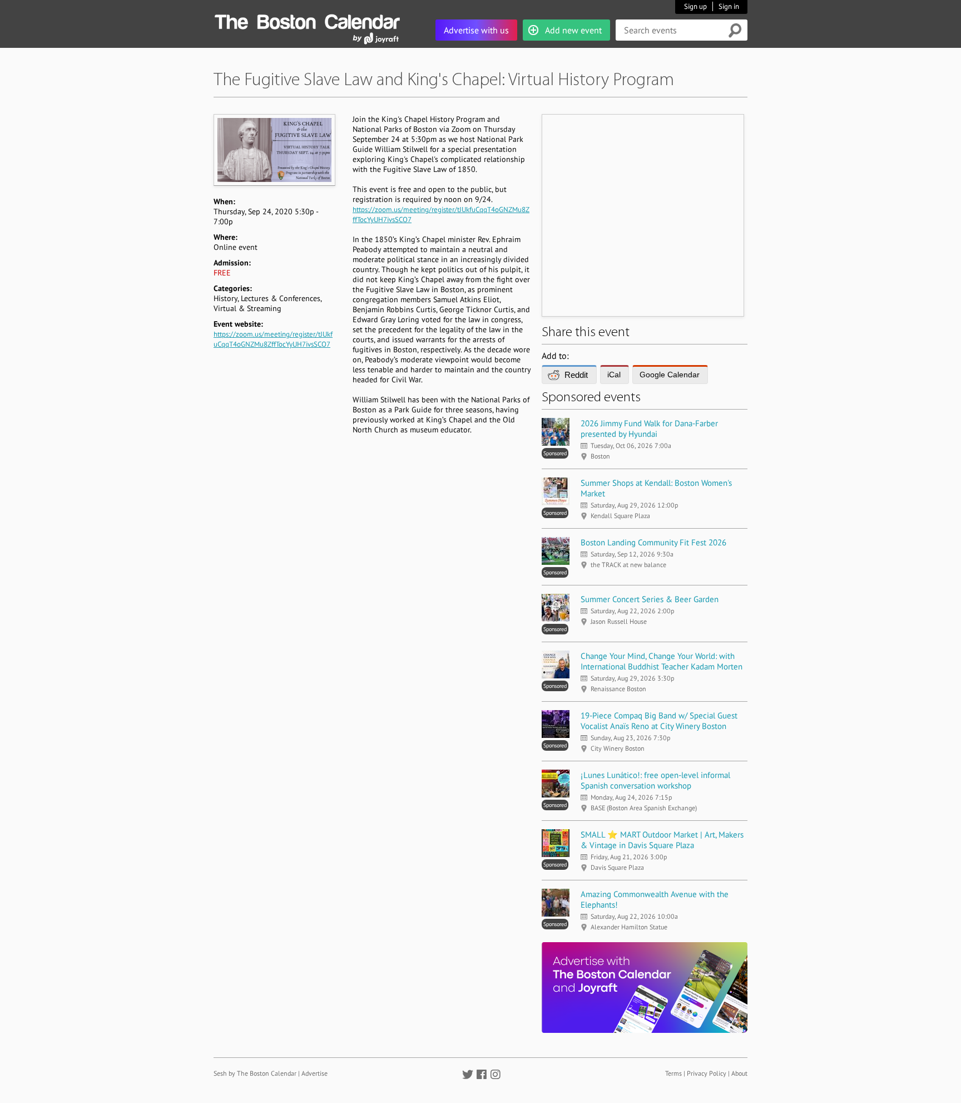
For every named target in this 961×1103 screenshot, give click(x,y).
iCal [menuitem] (614, 374)
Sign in (729, 6)
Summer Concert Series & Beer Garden (650, 599)
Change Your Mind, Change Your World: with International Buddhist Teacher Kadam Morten (661, 661)
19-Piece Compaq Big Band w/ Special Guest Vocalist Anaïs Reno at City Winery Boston (659, 720)
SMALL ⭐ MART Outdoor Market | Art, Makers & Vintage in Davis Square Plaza (662, 839)
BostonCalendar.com (307, 20)
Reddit (576, 375)
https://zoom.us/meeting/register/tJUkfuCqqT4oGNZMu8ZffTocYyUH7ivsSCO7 (273, 339)
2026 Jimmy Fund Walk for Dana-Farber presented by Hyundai (649, 428)
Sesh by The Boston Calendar (255, 1073)
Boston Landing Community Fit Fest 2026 (653, 542)
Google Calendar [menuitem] (670, 374)
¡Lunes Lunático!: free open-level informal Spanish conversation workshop (655, 780)
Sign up (695, 6)
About (739, 1073)
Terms (673, 1073)
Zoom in (274, 149)
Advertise (314, 1073)
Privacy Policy (706, 1073)
